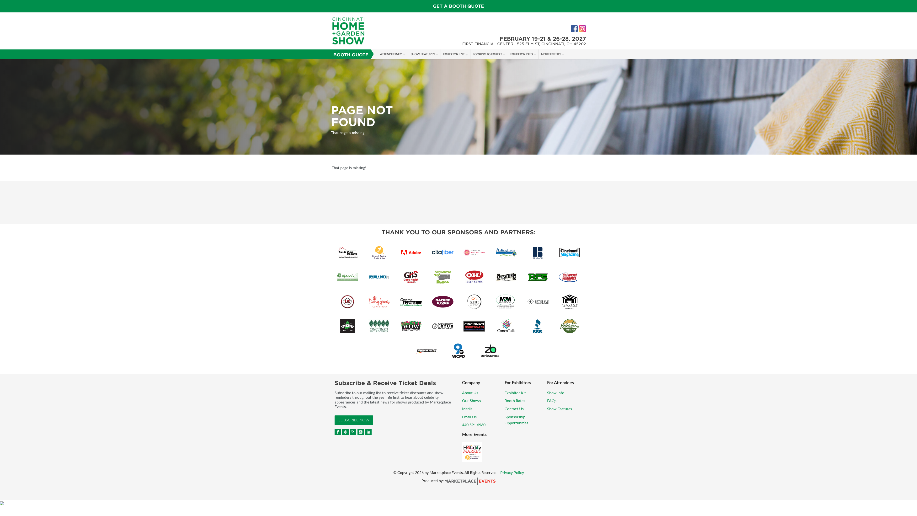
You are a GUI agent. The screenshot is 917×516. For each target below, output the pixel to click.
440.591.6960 (473, 425)
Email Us (469, 417)
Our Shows (471, 401)
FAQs (551, 401)
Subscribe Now (353, 420)
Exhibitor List (453, 54)
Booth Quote (350, 54)
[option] (458, 107)
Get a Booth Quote (458, 6)
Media (467, 409)
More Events (551, 54)
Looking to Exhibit (487, 54)
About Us (470, 393)
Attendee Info (391, 54)
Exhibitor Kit (515, 393)
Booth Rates (515, 401)
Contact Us (514, 409)
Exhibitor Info (521, 54)
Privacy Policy (512, 473)
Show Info (555, 393)
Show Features (423, 54)
